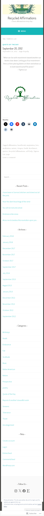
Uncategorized (8, 425)
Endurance (7, 344)
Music (5, 363)
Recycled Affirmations (22, 18)
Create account (9, 440)
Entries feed (7, 453)
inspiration (31, 145)
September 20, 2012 (13, 48)
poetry (5, 388)
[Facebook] (24, 491)
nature (13, 148)
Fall (4, 350)
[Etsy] (28, 491)
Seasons (6, 406)
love (37, 145)
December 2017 (9, 248)
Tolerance (7, 412)
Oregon (20, 148)
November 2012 (9, 304)
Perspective (7, 381)
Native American (9, 369)
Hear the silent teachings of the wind (16, 201)
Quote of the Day (11, 44)
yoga (8, 154)
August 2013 (7, 285)
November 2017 (9, 254)
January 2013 (8, 291)
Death (5, 338)
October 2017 (8, 260)
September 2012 (9, 316)
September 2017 (9, 267)
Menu (23, 31)
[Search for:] (22, 177)
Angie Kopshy (24, 51)
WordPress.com (9, 465)
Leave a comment (9, 157)
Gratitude (6, 357)
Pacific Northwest (30, 148)
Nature (5, 375)
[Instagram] (16, 491)
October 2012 (8, 310)
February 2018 (8, 236)
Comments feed (9, 459)
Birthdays (6, 332)
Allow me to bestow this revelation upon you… (20, 220)
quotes (5, 151)
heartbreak (21, 145)
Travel (5, 418)
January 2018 (8, 242)
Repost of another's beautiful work (16, 400)
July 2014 (6, 273)
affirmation (12, 145)
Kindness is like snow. (11, 214)
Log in (5, 447)
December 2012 (9, 298)
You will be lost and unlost (12, 208)
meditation (7, 148)
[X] (20, 491)
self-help (29, 151)
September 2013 (9, 279)
